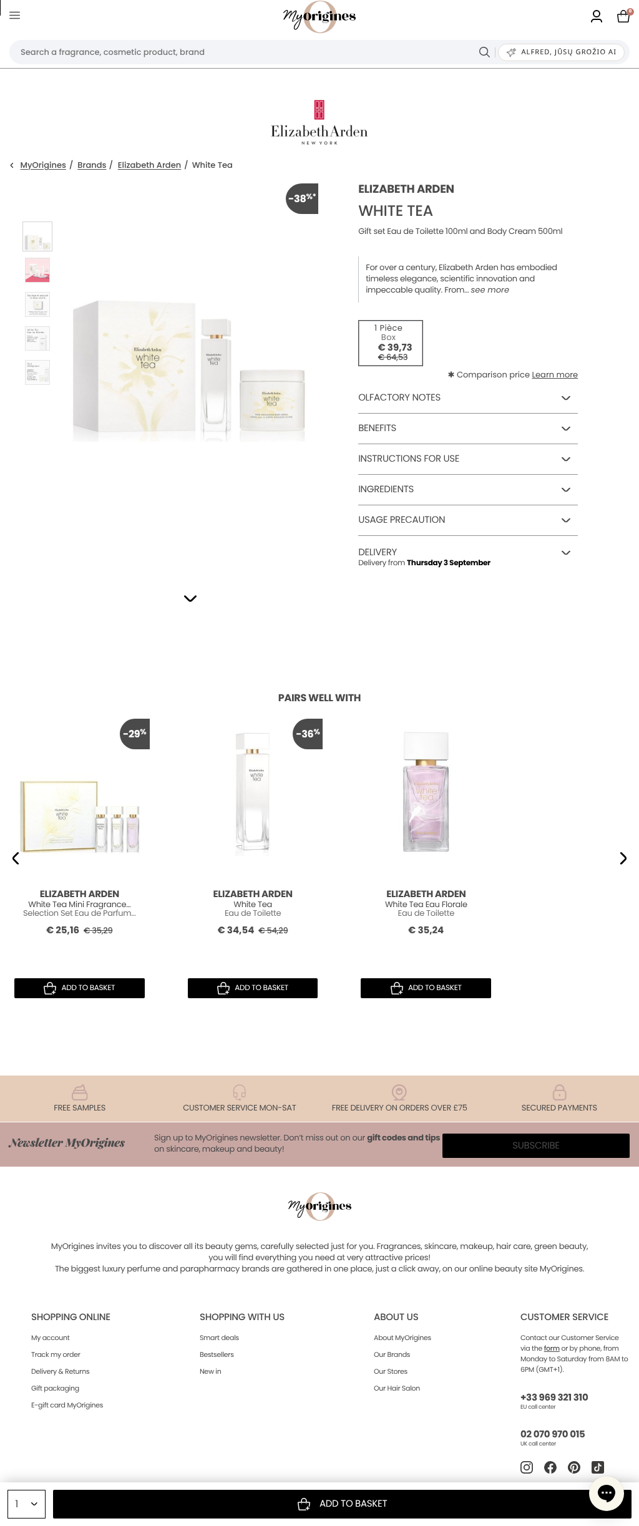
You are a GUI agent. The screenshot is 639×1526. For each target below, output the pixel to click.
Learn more (555, 375)
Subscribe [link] (536, 1145)
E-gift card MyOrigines (67, 1405)
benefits (377, 428)
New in (210, 1371)
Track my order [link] (55, 1354)
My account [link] (50, 1338)
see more (490, 290)
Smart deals (219, 1338)
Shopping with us (242, 1317)
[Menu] (17, 17)
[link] (596, 17)
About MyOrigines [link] (402, 1338)
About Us (396, 1317)
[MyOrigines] (319, 17)
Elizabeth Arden (149, 165)
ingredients (386, 489)
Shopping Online (70, 1317)
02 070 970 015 (552, 1435)
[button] (190, 598)
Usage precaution (401, 520)
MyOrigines (43, 165)
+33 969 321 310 (554, 1398)
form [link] (552, 1348)
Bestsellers (217, 1354)
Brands (91, 165)
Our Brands (392, 1354)
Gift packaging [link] (55, 1388)
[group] (189, 370)
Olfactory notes (399, 397)
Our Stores (390, 1371)
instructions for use (408, 458)
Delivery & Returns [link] (60, 1371)
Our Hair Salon (397, 1388)
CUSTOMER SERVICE (564, 1317)
